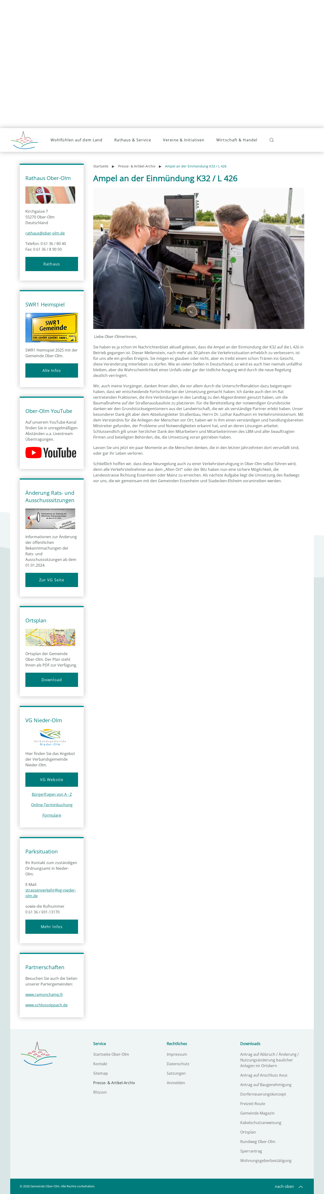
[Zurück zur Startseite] (24, 140)
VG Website (51, 779)
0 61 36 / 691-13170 (42, 912)
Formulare (51, 815)
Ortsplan (248, 1132)
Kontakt (100, 1063)
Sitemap (100, 1073)
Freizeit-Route (252, 1103)
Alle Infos (51, 370)
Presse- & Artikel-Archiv (114, 1082)
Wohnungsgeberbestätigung (266, 1160)
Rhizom (100, 1092)
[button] (272, 140)
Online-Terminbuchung (52, 804)
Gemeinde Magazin (257, 1113)
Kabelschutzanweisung (260, 1122)
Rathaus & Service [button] (132, 140)
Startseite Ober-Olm (111, 1054)
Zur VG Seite (51, 580)
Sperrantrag (251, 1151)
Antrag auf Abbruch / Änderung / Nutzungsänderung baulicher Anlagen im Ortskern (269, 1060)
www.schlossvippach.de (46, 1005)
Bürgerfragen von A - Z (52, 794)
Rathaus (51, 264)
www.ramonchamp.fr (44, 994)
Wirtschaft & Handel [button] (236, 140)
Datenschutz (178, 1063)
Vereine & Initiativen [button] (183, 140)
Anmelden (176, 1082)
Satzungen (176, 1073)
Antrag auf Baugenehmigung (266, 1084)
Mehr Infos (52, 926)
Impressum (177, 1054)
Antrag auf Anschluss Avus (263, 1075)
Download (52, 679)
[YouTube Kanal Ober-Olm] (52, 452)
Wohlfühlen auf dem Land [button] (76, 140)
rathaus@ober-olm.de (45, 233)
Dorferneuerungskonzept (263, 1094)
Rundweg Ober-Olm (257, 1141)
